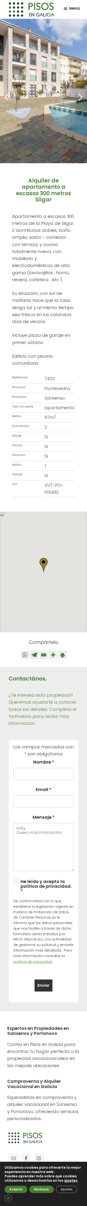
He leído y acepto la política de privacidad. (46, 886)
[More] (53, 655)
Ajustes (66, 1189)
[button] (43, 565)
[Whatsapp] (25, 655)
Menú (74, 8)
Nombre (43, 762)
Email (43, 789)
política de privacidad (32, 961)
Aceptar (15, 1189)
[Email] (43, 655)
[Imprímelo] (62, 655)
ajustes (70, 1180)
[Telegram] (34, 655)
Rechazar (41, 1189)
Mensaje (44, 817)
